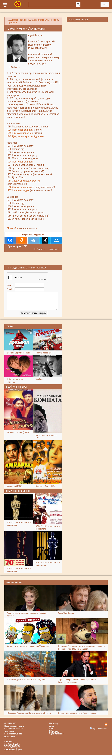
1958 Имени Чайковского (20, 187)
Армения (12, 22)
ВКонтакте (54, 731)
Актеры (14, 19)
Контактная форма (13, 749)
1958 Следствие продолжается (23, 180)
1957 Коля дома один (18, 190)
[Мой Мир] (56, 240)
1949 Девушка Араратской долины (25, 136)
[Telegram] (33, 240)
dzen (51, 728)
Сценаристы (37, 19)
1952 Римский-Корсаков (20, 133)
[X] (45, 240)
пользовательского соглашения (13, 735)
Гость (105, 4)
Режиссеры (24, 19)
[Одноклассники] (21, 240)
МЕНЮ (5, 7)
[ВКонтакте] (10, 240)
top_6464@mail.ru (12, 744)
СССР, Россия (51, 19)
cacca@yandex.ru (12, 746)
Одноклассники (56, 733)
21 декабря (12, 228)
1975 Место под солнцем (20, 129)
